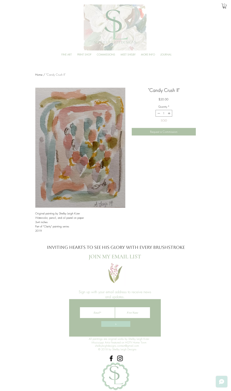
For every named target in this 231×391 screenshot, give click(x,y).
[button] (224, 6)
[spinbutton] (164, 113)
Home (38, 75)
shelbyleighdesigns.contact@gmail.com (117, 346)
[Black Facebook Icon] (111, 358)
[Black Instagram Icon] (120, 358)
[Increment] (169, 113)
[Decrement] (158, 113)
